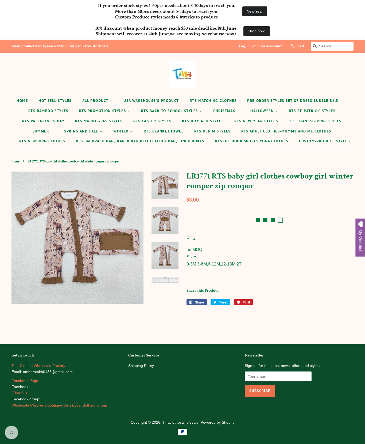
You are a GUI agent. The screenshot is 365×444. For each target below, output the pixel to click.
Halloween (262, 110)
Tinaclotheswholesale (180, 422)
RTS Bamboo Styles (48, 110)
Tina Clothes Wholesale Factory (38, 366)
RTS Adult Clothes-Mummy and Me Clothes (286, 131)
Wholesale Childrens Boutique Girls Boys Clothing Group (59, 405)
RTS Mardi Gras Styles (98, 121)
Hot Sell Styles (54, 100)
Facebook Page (24, 381)
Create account (270, 46)
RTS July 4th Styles (203, 121)
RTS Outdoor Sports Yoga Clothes (251, 141)
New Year (255, 11)
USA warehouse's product (151, 100)
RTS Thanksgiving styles (315, 121)
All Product (96, 100)
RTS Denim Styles (212, 131)
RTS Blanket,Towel (164, 131)
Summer (42, 131)
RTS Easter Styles (152, 121)
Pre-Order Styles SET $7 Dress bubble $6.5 (293, 100)
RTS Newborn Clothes (42, 141)
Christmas (225, 110)
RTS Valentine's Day (43, 121)
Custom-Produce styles (324, 141)
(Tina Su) (19, 393)
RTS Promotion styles (103, 110)
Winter (121, 131)
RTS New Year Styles (256, 121)
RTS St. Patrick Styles (312, 110)
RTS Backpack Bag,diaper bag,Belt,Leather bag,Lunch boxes (140, 141)
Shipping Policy (141, 366)
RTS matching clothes (213, 100)
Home (22, 100)
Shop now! (257, 31)
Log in (244, 46)
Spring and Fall (81, 131)
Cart (301, 46)
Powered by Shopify (217, 422)
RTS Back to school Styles (170, 110)
